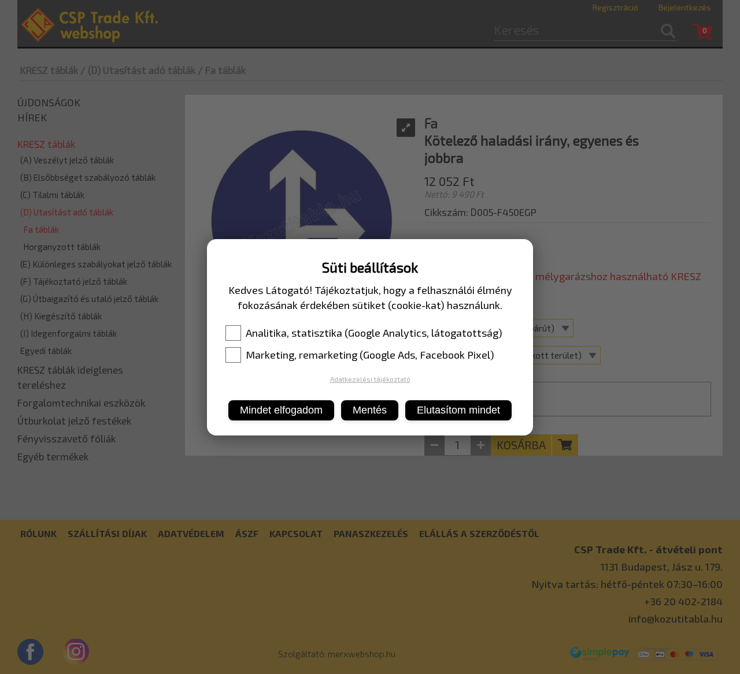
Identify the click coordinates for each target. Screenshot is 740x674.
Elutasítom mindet (458, 410)
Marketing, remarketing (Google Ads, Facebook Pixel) (370, 354)
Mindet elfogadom (281, 410)
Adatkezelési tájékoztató (370, 379)
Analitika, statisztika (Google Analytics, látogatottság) (374, 332)
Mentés (370, 410)
